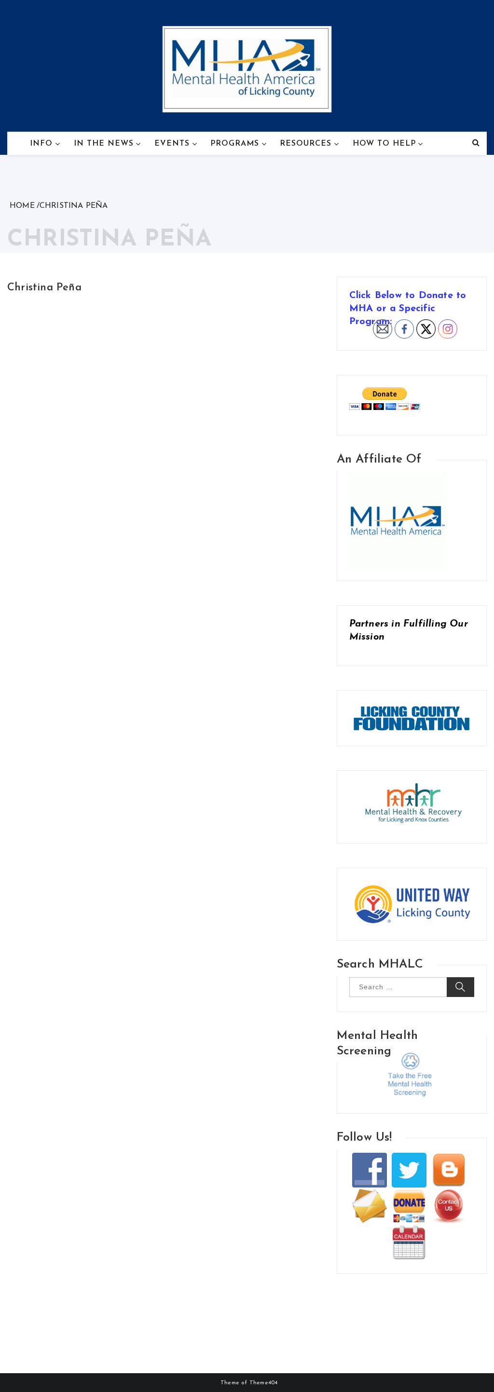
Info (41, 144)
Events (172, 144)
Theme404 (263, 1383)
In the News (104, 144)
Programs (234, 144)
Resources (305, 144)
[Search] (476, 143)
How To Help (384, 144)
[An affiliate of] (397, 477)
